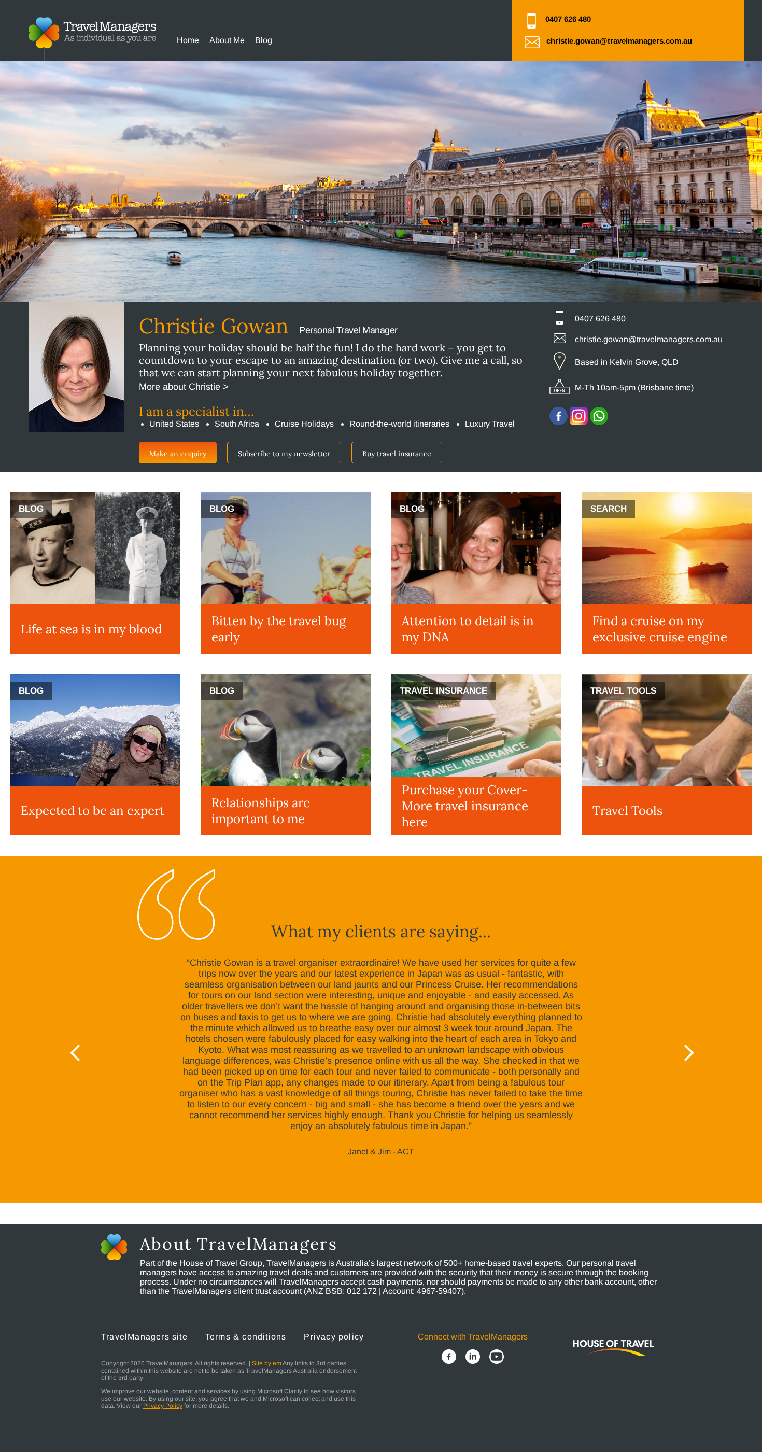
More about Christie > (184, 387)
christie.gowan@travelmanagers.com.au (619, 40)
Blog (263, 40)
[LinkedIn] (472, 1357)
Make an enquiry (177, 453)
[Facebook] (449, 1357)
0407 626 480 (568, 19)
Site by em (266, 1363)
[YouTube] (496, 1357)
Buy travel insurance (396, 453)
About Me (227, 40)
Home (188, 40)
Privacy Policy (162, 1405)
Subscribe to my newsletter (284, 453)
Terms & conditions (246, 1336)
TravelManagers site (144, 1336)
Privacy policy (334, 1336)
